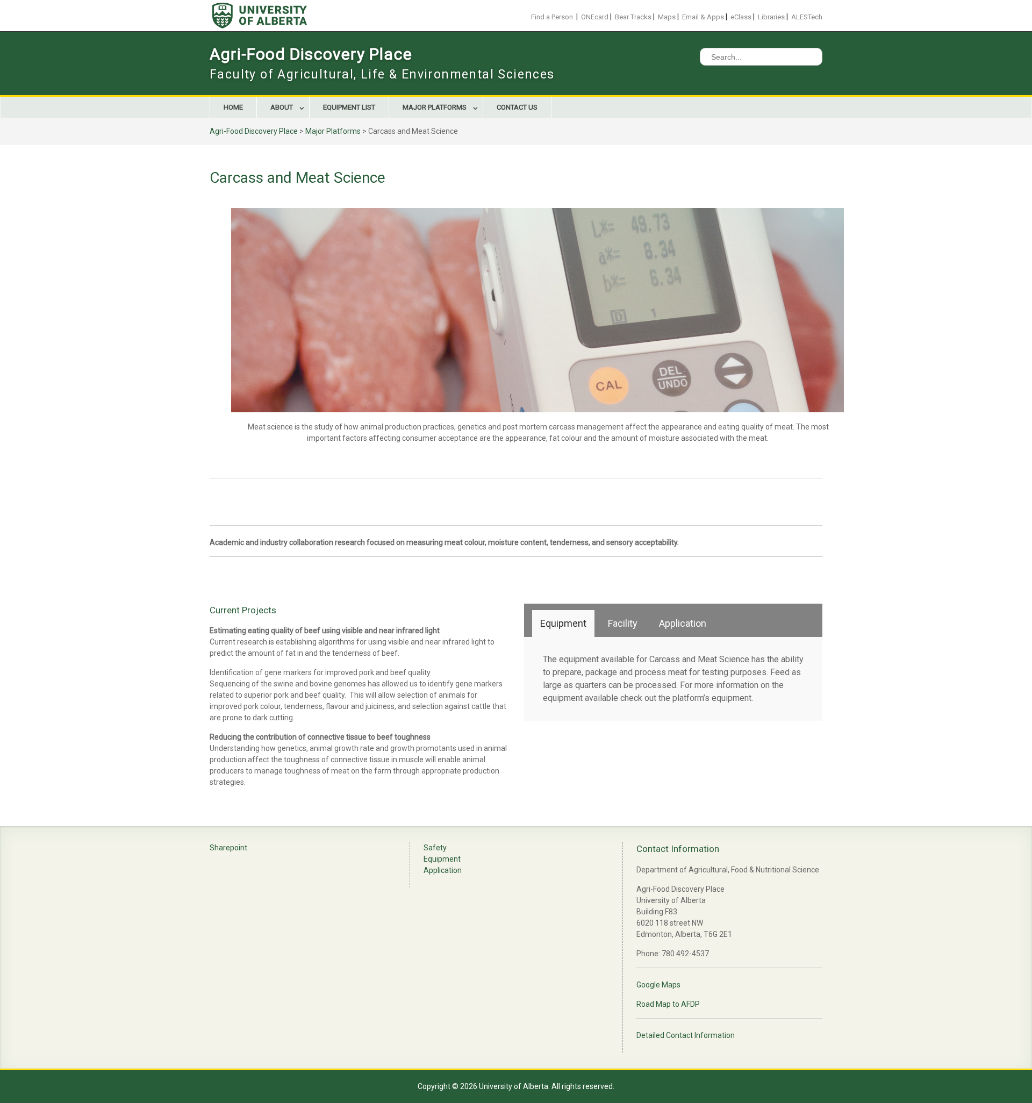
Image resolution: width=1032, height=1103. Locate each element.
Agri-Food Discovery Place (311, 54)
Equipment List (349, 107)
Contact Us (517, 107)
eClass (740, 17)
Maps (667, 17)
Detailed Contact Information (685, 1035)
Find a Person (552, 17)
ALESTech (806, 17)
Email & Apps (703, 17)
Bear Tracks (633, 17)
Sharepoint (228, 847)
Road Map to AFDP (668, 1004)
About (281, 107)
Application (443, 870)
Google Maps (658, 984)
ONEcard (594, 17)
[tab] (563, 623)
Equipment (442, 859)
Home (233, 107)
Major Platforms (435, 107)
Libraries (771, 17)
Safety (435, 847)
